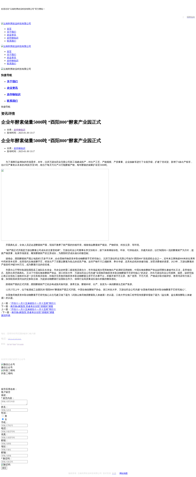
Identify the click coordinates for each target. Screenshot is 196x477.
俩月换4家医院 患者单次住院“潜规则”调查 (31, 306)
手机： (4, 422)
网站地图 (124, 473)
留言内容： (7, 398)
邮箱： (4, 440)
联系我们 (11, 41)
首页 (9, 29)
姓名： (4, 407)
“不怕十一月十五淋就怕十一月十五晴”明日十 (33, 303)
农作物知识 (12, 38)
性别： (4, 413)
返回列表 (5, 315)
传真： (4, 434)
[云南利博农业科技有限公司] (16, 23)
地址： (4, 446)
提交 (4, 468)
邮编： (4, 452)
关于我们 (11, 32)
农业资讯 (11, 35)
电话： (4, 428)
